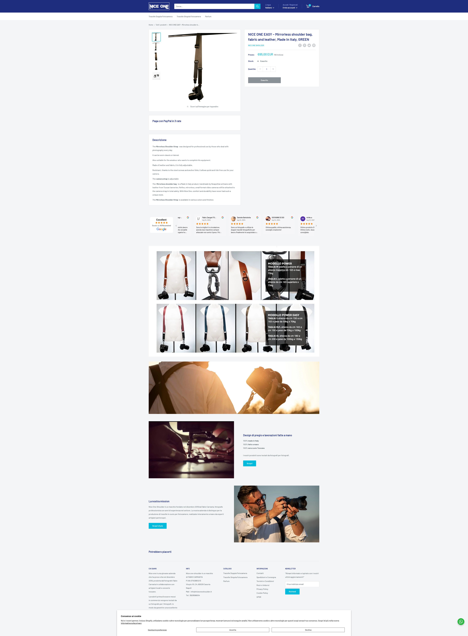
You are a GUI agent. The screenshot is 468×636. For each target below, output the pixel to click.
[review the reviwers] (193, 218)
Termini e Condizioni (265, 581)
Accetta (232, 630)
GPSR (259, 597)
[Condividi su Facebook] (300, 45)
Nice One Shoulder (256, 45)
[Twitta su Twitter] (309, 45)
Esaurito (264, 80)
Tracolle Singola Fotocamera (189, 16)
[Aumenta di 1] (273, 69)
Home (151, 25)
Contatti (260, 573)
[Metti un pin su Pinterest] (304, 45)
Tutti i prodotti (161, 25)
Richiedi (292, 591)
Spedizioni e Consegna (266, 577)
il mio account (289, 7)
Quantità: (252, 69)
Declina (308, 630)
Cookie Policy (262, 593)
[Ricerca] (257, 6)
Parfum (208, 16)
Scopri (249, 463)
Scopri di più (157, 526)
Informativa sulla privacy (131, 623)
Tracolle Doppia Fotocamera (160, 16)
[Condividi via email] (314, 45)
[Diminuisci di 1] (260, 69)
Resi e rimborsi (263, 585)
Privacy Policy (262, 589)
